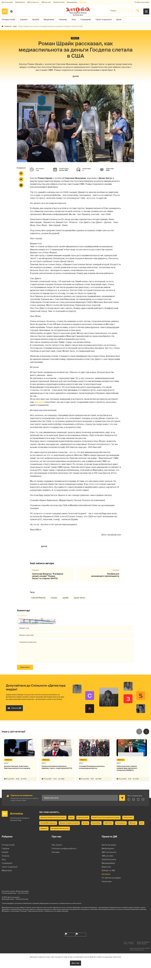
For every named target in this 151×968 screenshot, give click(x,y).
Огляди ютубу (8, 19)
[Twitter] (21, 179)
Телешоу (63, 19)
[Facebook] (21, 173)
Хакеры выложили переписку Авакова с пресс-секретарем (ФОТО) (57, 767)
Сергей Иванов (38, 597)
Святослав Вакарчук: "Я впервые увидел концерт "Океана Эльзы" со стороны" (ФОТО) (47, 576)
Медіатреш (49, 19)
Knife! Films (108, 823)
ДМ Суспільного (33, 2)
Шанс (71, 817)
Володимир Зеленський (60, 828)
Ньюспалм (106, 881)
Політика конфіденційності (64, 848)
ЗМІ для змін (46, 2)
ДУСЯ (76, 76)
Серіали (23, 19)
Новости (8, 26)
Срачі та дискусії (103, 19)
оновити (22, 615)
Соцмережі (85, 19)
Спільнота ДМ (16, 708)
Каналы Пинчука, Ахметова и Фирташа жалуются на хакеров (17, 767)
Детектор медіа (7, 2)
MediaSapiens (20, 2)
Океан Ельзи (128, 817)
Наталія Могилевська (48, 823)
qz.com (39, 402)
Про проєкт (57, 845)
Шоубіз (35, 19)
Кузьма (85, 823)
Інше (15, 26)
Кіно (74, 19)
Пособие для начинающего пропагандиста (105, 575)
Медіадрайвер (72, 2)
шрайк (66, 597)
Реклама (56, 852)
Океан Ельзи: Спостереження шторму (105, 817)
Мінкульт (133, 823)
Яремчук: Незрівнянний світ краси (52, 817)
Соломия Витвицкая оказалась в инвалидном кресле (92, 767)
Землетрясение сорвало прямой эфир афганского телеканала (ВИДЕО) (127, 768)
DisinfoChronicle (58, 2)
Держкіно (43, 828)
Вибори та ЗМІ (108, 870)
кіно (141, 823)
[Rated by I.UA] (70, 934)
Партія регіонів (83, 817)
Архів (118, 19)
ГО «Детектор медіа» (142, 2)
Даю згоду (75, 963)
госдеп (54, 597)
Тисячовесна (121, 823)
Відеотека (106, 867)
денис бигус (79, 597)
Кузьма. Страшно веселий (69, 823)
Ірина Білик (96, 823)
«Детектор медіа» (13, 897)
